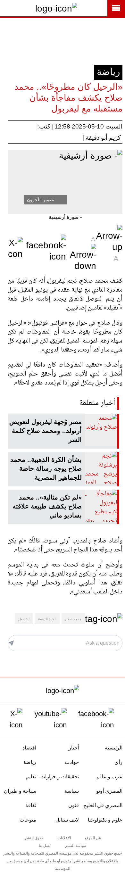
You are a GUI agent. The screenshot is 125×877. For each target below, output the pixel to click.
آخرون (33, 199)
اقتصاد (29, 747)
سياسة (71, 791)
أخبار (74, 747)
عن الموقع (93, 838)
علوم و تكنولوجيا (105, 820)
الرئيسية (113, 747)
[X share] (14, 247)
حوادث (72, 762)
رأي (118, 762)
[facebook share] (46, 247)
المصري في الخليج (102, 805)
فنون (73, 805)
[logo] (62, 690)
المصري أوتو (109, 791)
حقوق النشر (34, 838)
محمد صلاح (73, 619)
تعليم (31, 776)
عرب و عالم (109, 776)
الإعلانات (64, 838)
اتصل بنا (45, 845)
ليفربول (23, 619)
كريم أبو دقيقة (103, 137)
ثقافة (30, 805)
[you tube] (49, 719)
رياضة (108, 71)
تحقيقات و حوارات (59, 776)
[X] (12, 719)
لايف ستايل (67, 820)
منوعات (28, 820)
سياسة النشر (75, 845)
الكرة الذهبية (47, 619)
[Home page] (56, 8)
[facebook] (94, 719)
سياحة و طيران (20, 791)
